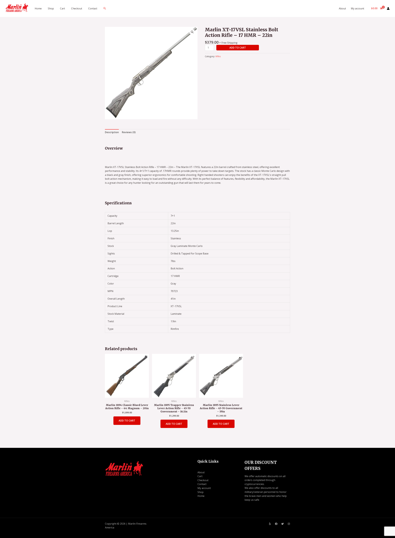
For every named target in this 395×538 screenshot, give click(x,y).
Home (38, 8)
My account (357, 8)
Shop (51, 8)
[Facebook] (276, 524)
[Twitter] (282, 524)
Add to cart (237, 47)
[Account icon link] (388, 8)
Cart (62, 8)
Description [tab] (112, 132)
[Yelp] (270, 524)
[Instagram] (289, 524)
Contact (92, 8)
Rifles (218, 56)
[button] (104, 8)
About (342, 8)
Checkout (76, 8)
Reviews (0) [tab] (129, 132)
